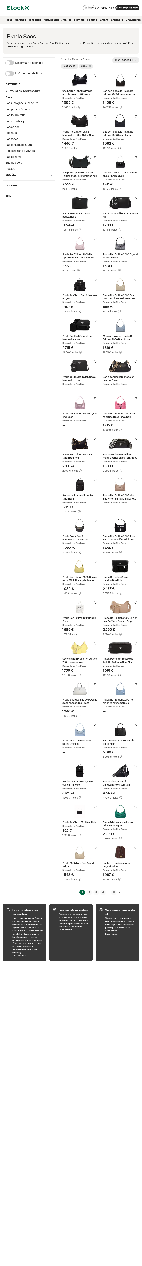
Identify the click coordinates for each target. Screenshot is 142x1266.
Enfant (104, 20)
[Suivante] (119, 892)
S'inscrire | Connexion (127, 7)
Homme (79, 20)
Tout (9, 20)
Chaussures (133, 20)
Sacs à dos (12, 127)
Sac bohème (13, 157)
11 (114, 892)
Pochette (11, 133)
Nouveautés (51, 20)
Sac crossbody (15, 121)
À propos (102, 8)
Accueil (65, 59)
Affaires (66, 20)
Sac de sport (14, 162)
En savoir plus (27, 955)
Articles (89, 7)
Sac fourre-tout (15, 115)
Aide (111, 7)
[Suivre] (95, 75)
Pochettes (12, 139)
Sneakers (117, 20)
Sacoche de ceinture (19, 145)
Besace (10, 169)
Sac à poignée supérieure (22, 103)
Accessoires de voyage (20, 151)
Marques (20, 20)
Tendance (35, 20)
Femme (92, 20)
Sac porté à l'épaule (18, 109)
